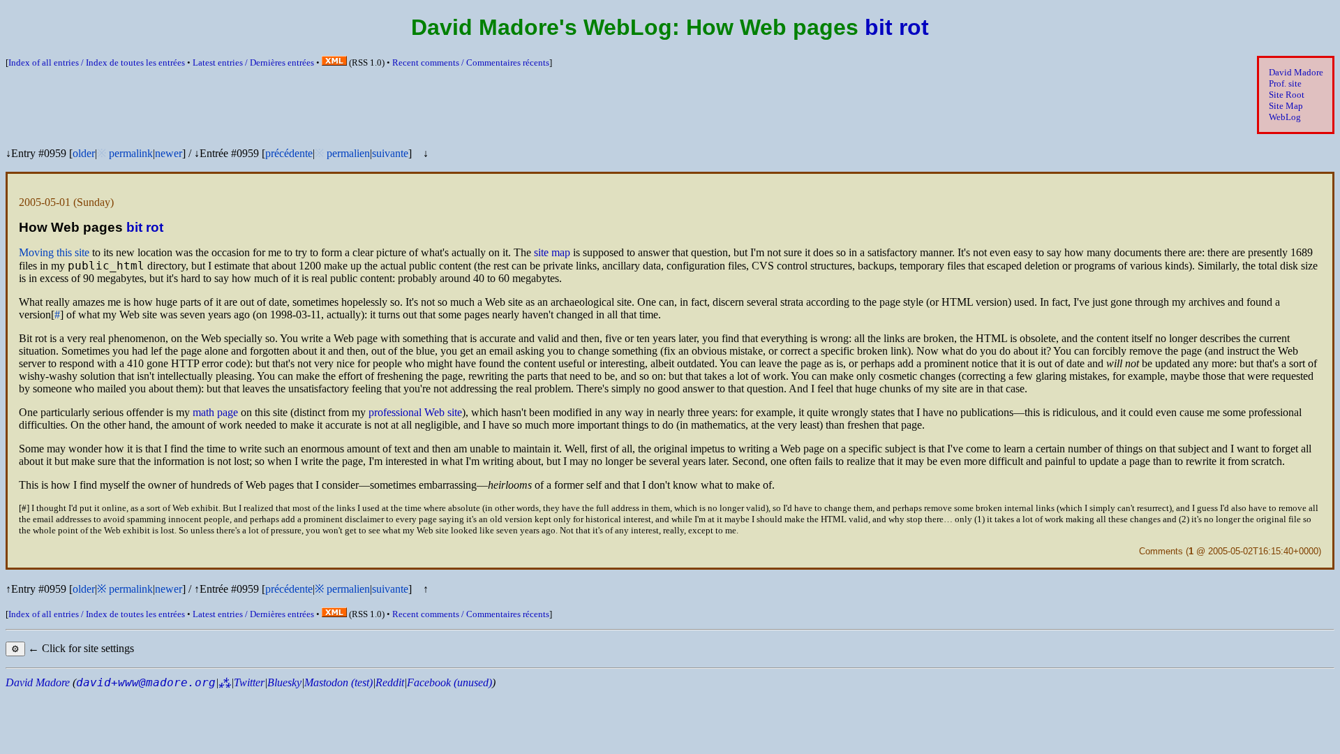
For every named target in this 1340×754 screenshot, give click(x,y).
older (84, 153)
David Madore (1296, 72)
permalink (131, 153)
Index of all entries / (96, 62)
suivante (390, 153)
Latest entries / (253, 62)
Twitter (249, 682)
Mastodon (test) (338, 682)
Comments (1161, 551)
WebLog (1285, 117)
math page (215, 412)
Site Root (1286, 94)
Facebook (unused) (449, 682)
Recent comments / (470, 62)
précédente (289, 153)
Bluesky (284, 682)
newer (168, 153)
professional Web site (415, 412)
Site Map (1286, 106)
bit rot (897, 27)
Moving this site (54, 252)
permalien (348, 153)
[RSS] (334, 62)
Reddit (389, 682)
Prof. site (1285, 83)
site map (552, 252)
